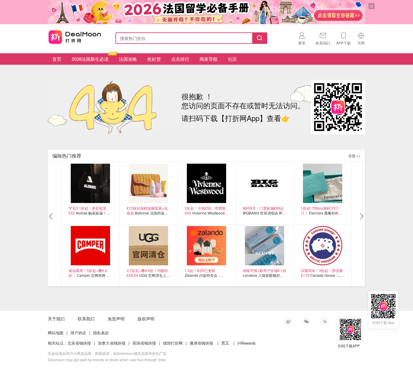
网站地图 (55, 333)
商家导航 (209, 59)
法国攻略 (128, 59)
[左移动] (51, 216)
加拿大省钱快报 (111, 343)
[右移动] (361, 216)
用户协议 (78, 333)
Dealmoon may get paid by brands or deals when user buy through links (107, 359)
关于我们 (56, 319)
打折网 (74, 37)
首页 (56, 59)
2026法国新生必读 (90, 59)
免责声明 (116, 319)
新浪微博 (288, 321)
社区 (232, 59)
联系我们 (86, 319)
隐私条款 (101, 333)
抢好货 (154, 59)
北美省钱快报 (79, 343)
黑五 (225, 343)
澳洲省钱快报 (201, 343)
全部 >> (354, 155)
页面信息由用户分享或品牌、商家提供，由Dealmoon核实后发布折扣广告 (107, 353)
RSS (324, 321)
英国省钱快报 (144, 343)
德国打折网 (173, 343)
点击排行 (180, 59)
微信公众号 (306, 321)
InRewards (246, 343)
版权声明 (146, 319)
